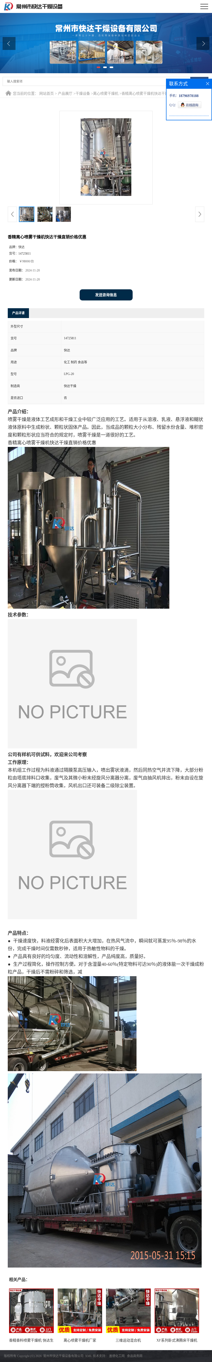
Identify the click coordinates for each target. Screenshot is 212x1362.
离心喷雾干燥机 (105, 93)
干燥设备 (82, 93)
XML (88, 1356)
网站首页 (46, 93)
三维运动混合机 (128, 1340)
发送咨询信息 (106, 295)
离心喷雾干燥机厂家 (80, 1340)
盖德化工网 (117, 1356)
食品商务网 (134, 1356)
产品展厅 (65, 93)
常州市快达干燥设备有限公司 (63, 1356)
